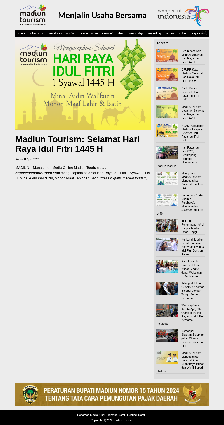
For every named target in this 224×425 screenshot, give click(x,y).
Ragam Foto (199, 33)
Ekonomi (107, 33)
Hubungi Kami (136, 414)
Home (21, 33)
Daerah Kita (55, 33)
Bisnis (121, 33)
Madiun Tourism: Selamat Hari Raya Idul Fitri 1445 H (77, 144)
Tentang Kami (116, 414)
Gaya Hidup (154, 33)
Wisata (170, 33)
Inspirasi (71, 33)
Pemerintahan (89, 33)
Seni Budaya (136, 33)
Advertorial (36, 33)
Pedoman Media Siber (91, 414)
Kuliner (183, 33)
